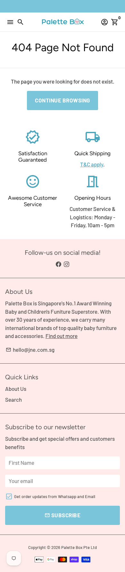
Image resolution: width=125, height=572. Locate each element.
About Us (15, 388)
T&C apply (91, 164)
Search (13, 399)
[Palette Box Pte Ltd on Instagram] (66, 264)
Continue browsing (62, 100)
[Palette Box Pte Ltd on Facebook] (58, 264)
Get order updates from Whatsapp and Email (54, 496)
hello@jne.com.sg (30, 349)
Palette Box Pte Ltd (79, 547)
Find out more (62, 336)
